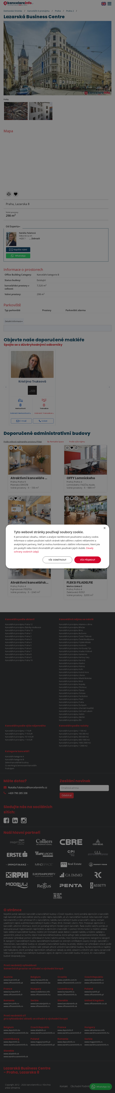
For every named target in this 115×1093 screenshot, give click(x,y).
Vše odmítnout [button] (57, 559)
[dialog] (57, 546)
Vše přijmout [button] (87, 559)
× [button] (104, 528)
